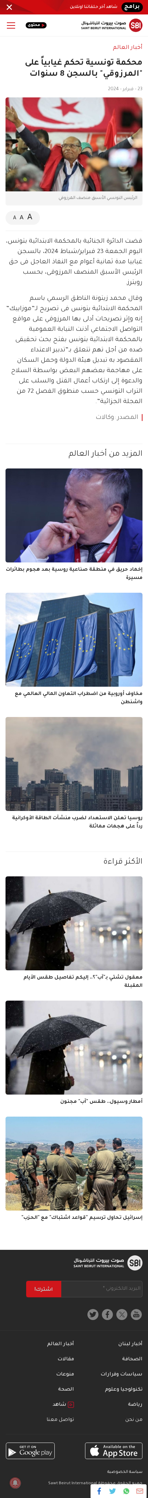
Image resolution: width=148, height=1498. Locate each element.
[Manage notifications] (15, 1482)
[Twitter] (113, 1491)
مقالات (65, 1359)
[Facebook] (99, 1491)
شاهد (60, 1405)
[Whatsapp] (126, 1491)
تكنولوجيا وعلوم (123, 1390)
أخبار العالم (127, 48)
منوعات (65, 1375)
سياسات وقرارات (121, 1375)
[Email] (140, 1491)
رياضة (135, 1405)
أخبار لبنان (130, 1344)
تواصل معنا (60, 1420)
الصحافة (132, 1359)
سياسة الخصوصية (124, 1472)
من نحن (133, 1420)
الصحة (66, 1390)
